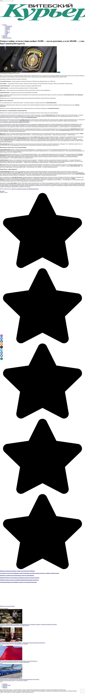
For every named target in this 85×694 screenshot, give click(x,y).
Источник (2, 191)
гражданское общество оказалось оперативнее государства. (16, 122)
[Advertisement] (40, 595)
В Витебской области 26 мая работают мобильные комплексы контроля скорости (19, 577)
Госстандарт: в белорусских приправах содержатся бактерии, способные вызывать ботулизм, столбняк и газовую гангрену (29, 573)
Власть (58, 72)
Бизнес (6, 33)
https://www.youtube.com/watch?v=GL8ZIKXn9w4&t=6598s (25, 188)
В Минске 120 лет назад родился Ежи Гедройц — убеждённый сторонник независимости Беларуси (22, 642)
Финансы (7, 28)
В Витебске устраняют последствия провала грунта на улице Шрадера (17, 575)
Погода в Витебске (7, 37)
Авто (6, 30)
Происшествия (8, 26)
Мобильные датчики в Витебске (7, 606)
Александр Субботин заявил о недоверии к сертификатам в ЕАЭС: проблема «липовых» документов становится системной (28, 624)
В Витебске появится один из (7, 580)
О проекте (5, 35)
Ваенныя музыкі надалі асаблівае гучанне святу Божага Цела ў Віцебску (17, 571)
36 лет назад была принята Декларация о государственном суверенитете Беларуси (18, 661)
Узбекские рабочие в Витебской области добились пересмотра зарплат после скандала (19, 679)
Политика (7, 29)
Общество (7, 32)
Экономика (7, 27)
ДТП (6, 34)
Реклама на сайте (6, 685)
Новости (5, 24)
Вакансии (5, 686)
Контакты (5, 36)
